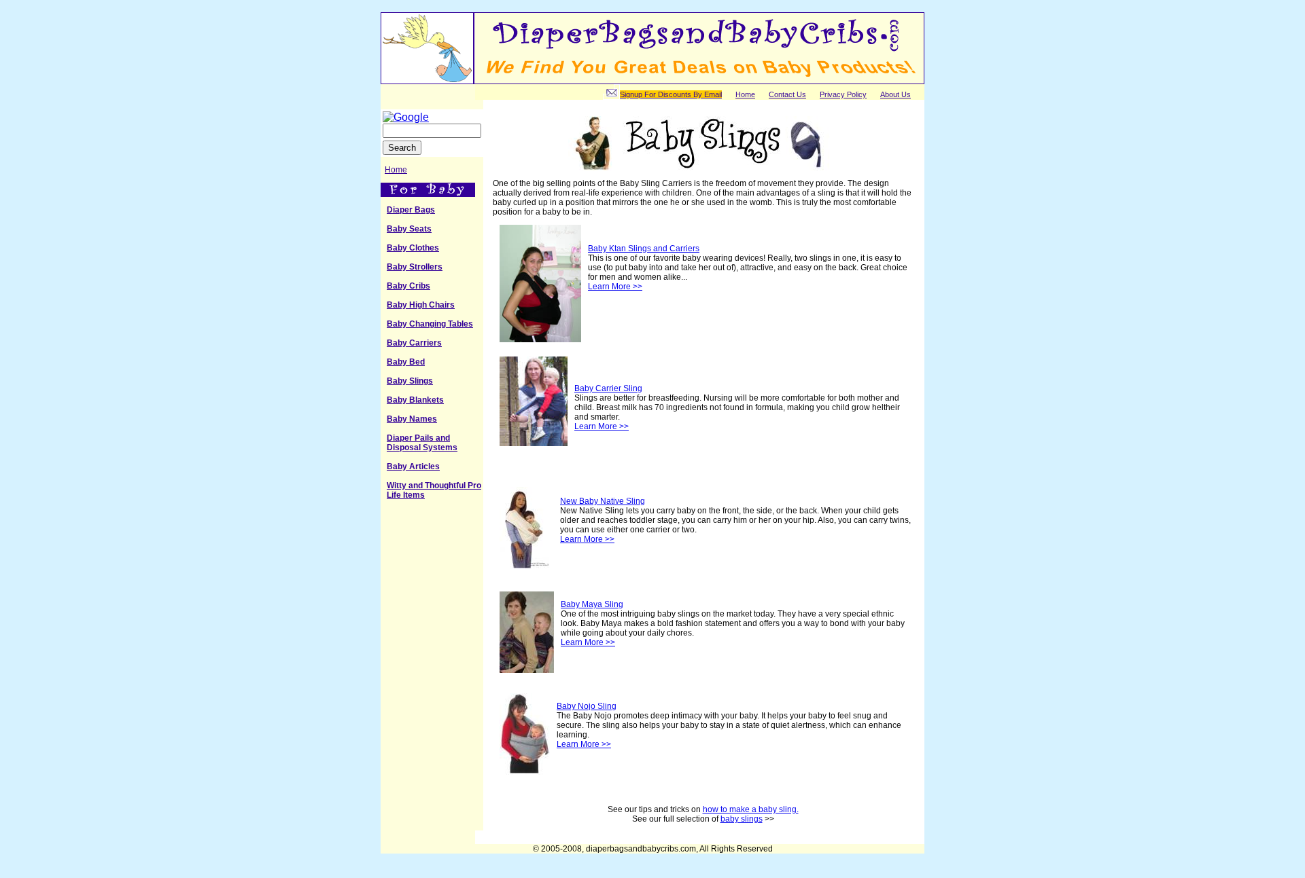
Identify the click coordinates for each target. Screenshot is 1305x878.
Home (745, 94)
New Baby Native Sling (602, 501)
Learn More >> (615, 286)
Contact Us (787, 94)
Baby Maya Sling (592, 604)
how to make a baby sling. (751, 809)
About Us (895, 94)
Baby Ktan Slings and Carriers (643, 248)
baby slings (741, 819)
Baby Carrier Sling (608, 388)
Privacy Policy (843, 94)
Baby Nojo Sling (586, 706)
